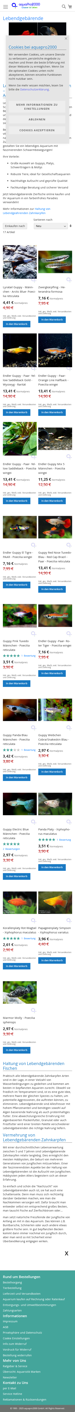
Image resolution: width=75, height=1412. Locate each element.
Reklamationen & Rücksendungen (24, 1399)
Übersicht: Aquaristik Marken (22, 1371)
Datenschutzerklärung (34, 89)
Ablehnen (37, 119)
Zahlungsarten (12, 1310)
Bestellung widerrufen (17, 1355)
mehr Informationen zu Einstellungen (37, 107)
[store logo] (28, 6)
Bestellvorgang (12, 1282)
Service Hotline (12, 1394)
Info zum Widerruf (15, 1344)
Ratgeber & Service (15, 1366)
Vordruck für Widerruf (17, 1349)
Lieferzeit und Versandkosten (22, 1293)
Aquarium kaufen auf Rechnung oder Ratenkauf (34, 1299)
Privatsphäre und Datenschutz (22, 1332)
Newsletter (10, 1377)
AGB (5, 1327)
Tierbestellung (12, 1288)
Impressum (10, 1321)
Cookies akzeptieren (37, 130)
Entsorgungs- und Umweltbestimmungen (29, 1305)
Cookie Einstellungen (16, 1338)
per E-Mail (9, 1388)
